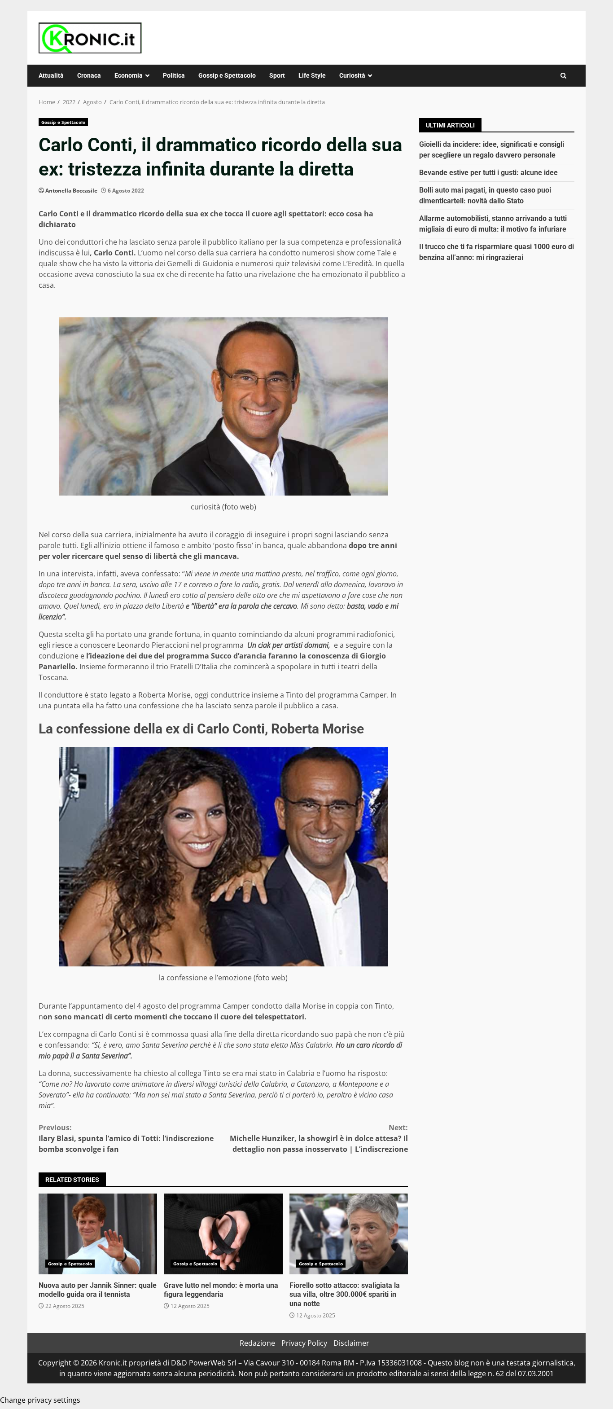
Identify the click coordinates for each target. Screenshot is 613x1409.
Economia (128, 75)
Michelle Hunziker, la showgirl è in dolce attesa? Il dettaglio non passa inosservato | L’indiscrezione (319, 1138)
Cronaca (89, 75)
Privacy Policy (304, 1343)
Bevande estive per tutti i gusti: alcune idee (488, 172)
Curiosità (352, 75)
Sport (277, 75)
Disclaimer (351, 1343)
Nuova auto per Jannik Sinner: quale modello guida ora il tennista (98, 1234)
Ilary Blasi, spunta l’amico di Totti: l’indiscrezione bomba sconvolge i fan (126, 1138)
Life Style (312, 75)
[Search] (563, 75)
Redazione (257, 1343)
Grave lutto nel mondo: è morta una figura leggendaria (223, 1234)
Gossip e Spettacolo (227, 75)
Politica (174, 75)
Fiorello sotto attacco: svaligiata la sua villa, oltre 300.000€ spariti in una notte (348, 1234)
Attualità (51, 75)
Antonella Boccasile (71, 190)
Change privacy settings (40, 1400)
